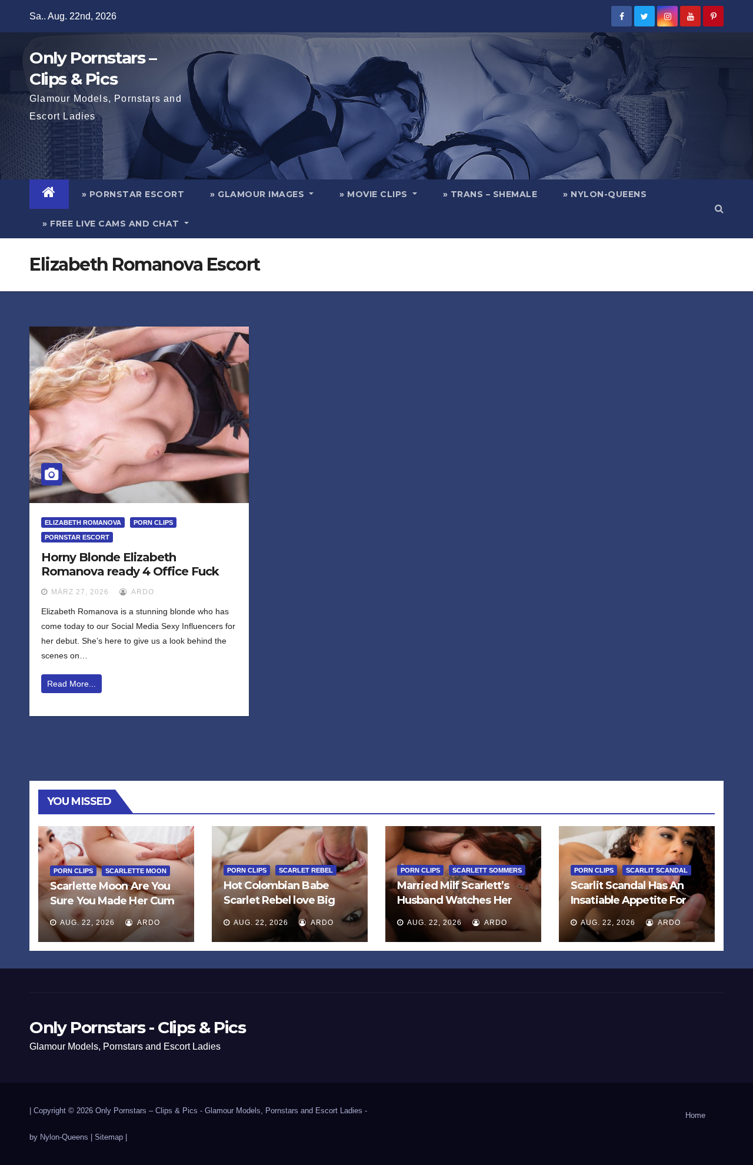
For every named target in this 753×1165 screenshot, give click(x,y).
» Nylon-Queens (605, 194)
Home (695, 1115)
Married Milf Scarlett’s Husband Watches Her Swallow (454, 900)
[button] (719, 209)
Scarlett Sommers (487, 870)
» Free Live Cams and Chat (112, 223)
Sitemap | (111, 1137)
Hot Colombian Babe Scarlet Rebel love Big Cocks (279, 900)
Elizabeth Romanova (83, 522)
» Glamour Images (258, 194)
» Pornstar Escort (133, 194)
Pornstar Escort (77, 537)
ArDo (141, 592)
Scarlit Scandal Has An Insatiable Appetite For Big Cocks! (628, 900)
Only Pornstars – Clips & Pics (146, 1110)
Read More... (71, 683)
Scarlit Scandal (657, 870)
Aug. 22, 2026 (87, 922)
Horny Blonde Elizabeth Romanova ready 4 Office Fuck (130, 564)
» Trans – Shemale (490, 194)
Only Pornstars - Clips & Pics (137, 1027)
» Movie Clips (374, 194)
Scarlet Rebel (306, 870)
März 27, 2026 (80, 592)
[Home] (49, 194)
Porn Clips (153, 522)
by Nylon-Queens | (62, 1137)
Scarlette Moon (135, 870)
